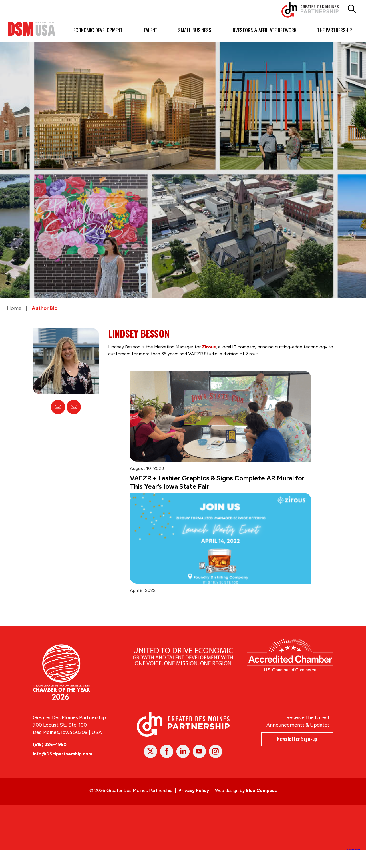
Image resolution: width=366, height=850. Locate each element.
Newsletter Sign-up (297, 748)
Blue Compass (261, 799)
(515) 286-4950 (50, 753)
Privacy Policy (193, 799)
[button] (351, 9)
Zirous (209, 347)
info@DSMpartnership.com (62, 763)
